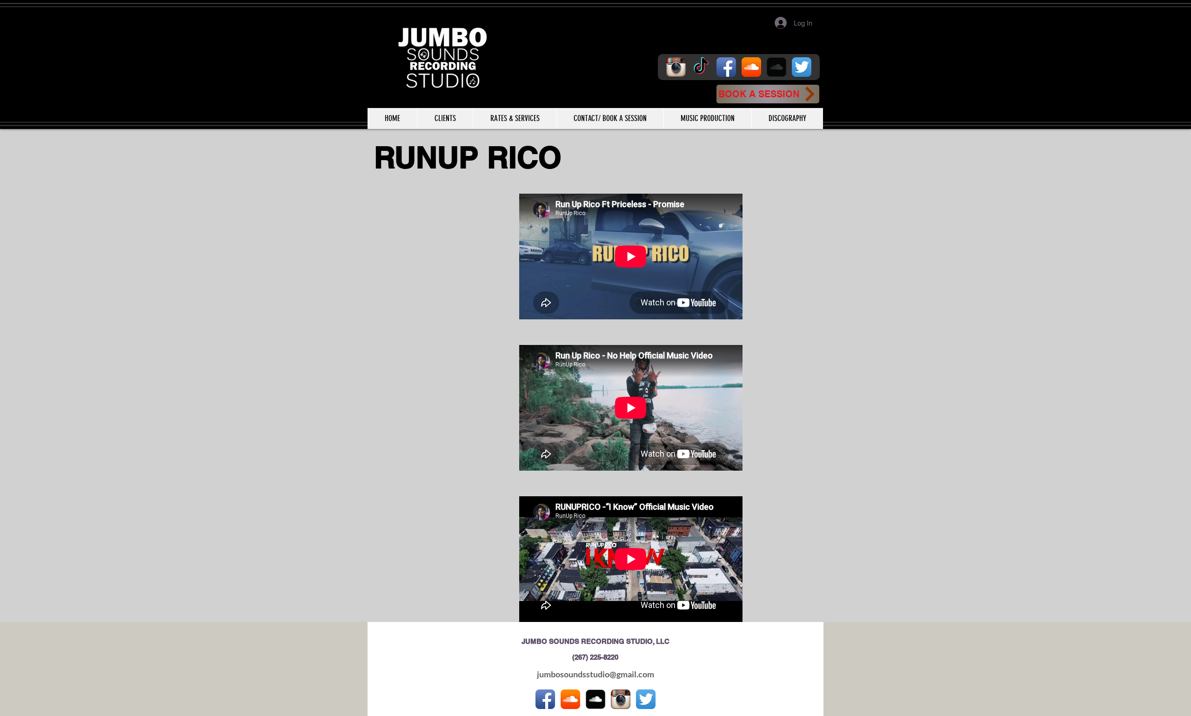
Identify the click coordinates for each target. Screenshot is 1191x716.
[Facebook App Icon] (726, 67)
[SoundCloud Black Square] (776, 67)
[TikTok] (701, 67)
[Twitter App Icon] (801, 67)
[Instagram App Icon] (676, 67)
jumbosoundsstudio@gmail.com (595, 674)
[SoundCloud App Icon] (751, 67)
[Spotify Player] (436, 216)
